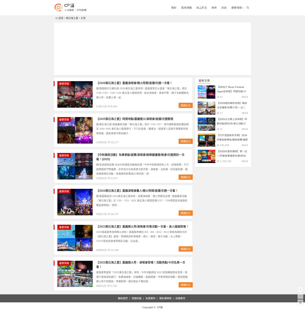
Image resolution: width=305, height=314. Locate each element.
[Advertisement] (152, 49)
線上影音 (201, 7)
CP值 (69, 5)
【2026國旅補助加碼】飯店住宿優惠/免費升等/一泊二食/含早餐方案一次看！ (232, 107)
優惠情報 (236, 7)
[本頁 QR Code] (300, 302)
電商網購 (186, 7)
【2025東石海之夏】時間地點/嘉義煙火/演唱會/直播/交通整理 (134, 118)
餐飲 (174, 7)
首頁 (60, 18)
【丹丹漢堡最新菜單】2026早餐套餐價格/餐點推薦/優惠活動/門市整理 (232, 140)
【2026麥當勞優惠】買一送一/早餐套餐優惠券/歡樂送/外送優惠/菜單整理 (232, 156)
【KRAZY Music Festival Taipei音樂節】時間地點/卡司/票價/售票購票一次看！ (231, 91)
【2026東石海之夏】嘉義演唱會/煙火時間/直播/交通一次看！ (134, 83)
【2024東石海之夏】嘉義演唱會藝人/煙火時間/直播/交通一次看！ (137, 190)
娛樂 (214, 7)
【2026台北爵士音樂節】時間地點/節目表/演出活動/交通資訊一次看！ (232, 123)
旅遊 (224, 7)
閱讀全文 (186, 105)
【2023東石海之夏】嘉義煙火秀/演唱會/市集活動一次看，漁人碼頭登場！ (142, 226)
